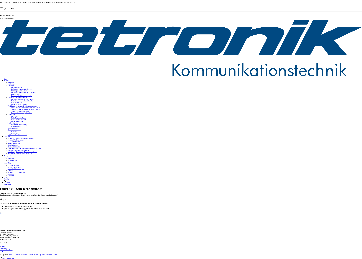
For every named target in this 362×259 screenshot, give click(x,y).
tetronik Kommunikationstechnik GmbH (21, 255)
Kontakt (2, 246)
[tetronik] (181, 75)
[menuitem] (183, 79)
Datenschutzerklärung (6, 250)
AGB (1, 251)
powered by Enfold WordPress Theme (45, 255)
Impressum (3, 248)
